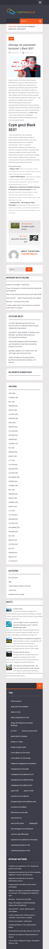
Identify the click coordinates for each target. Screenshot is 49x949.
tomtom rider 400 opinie (19, 834)
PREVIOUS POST (27, 224)
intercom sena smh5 (29, 731)
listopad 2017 (13, 544)
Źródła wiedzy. (18, 609)
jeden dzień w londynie (19, 736)
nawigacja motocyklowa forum (22, 774)
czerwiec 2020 (13, 485)
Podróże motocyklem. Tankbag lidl (17, 284)
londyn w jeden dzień (18, 747)
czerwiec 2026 (13, 397)
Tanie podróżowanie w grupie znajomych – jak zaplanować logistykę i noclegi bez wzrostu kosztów (23, 344)
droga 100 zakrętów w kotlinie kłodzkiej (22, 724)
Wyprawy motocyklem (16, 594)
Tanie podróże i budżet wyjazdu (20, 586)
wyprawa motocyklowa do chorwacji (24, 840)
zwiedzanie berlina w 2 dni (20, 845)
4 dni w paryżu (16, 701)
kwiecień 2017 (13, 552)
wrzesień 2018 (13, 532)
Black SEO (34, 112)
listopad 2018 (13, 523)
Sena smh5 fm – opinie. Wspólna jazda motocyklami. (23, 298)
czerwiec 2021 (13, 443)
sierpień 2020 (13, 481)
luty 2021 (12, 460)
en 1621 (14, 731)
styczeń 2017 (13, 561)
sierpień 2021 (13, 439)
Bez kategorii (13, 578)
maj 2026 (11, 402)
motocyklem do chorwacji (20, 753)
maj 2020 (11, 490)
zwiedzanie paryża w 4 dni (20, 850)
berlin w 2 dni (15, 712)
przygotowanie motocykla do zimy (23, 801)
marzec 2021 (13, 456)
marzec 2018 (13, 540)
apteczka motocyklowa (19, 707)
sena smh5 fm (16, 818)
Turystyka (12, 590)
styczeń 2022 (13, 431)
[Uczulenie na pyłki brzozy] (15, 225)
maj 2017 (11, 548)
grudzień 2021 (13, 435)
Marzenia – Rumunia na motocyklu (17, 301)
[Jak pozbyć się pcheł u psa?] (34, 238)
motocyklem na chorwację (20, 758)
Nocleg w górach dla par (21, 652)
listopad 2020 (13, 473)
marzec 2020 (13, 498)
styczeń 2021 (13, 464)
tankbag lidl (33, 823)
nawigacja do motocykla (20, 769)
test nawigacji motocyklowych (22, 829)
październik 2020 (14, 477)
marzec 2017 (13, 557)
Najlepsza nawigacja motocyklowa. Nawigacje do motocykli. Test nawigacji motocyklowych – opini (24, 893)
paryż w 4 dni (28, 791)
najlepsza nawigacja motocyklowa (23, 763)
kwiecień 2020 (13, 494)
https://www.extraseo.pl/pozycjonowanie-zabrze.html (24, 294)
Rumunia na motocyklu (19, 812)
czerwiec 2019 (13, 502)
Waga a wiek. (14, 169)
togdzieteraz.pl (29, 254)
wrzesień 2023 (13, 418)
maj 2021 (11, 448)
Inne (11, 38)
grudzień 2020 (13, 469)
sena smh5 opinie (17, 823)
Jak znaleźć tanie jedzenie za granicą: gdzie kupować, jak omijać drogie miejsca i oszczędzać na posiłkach (24, 335)
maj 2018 (11, 536)
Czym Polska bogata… (18, 176)
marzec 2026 (13, 410)
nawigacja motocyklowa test (21, 785)
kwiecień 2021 (13, 452)
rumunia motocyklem (19, 807)
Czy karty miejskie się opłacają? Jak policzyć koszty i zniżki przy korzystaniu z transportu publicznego (24, 325)
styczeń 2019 (13, 515)
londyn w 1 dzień (17, 742)
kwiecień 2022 (13, 427)
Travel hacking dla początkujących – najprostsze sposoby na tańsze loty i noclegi (22, 360)
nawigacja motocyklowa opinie (22, 780)
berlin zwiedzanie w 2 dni (20, 717)
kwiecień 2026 (13, 406)
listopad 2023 (13, 414)
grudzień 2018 (13, 519)
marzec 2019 (13, 506)
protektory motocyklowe (20, 796)
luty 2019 (12, 511)
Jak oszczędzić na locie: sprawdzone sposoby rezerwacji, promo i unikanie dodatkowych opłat (25, 625)
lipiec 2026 (12, 393)
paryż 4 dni (15, 791)
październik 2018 (14, 527)
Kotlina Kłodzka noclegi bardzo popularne (27, 638)
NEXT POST (23, 236)
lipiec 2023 (12, 423)
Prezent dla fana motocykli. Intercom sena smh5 (24, 931)
